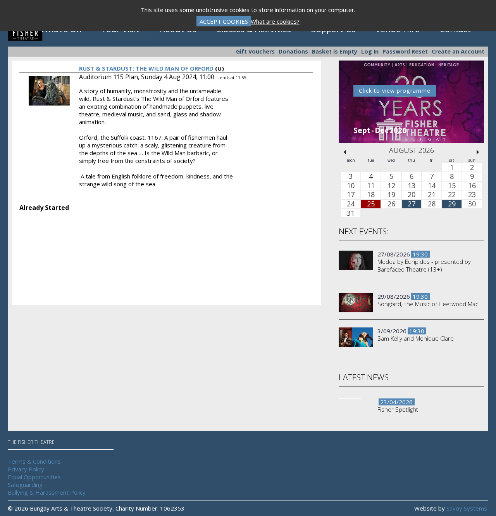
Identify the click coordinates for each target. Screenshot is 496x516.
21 (432, 195)
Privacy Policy (26, 469)
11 (371, 186)
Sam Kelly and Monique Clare (415, 338)
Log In (370, 51)
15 (452, 186)
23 (472, 195)
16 (472, 186)
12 (391, 186)
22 (452, 195)
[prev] (345, 152)
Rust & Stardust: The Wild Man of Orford (146, 68)
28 (432, 204)
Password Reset (405, 51)
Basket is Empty (334, 51)
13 (411, 186)
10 (351, 186)
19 (391, 195)
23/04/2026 (396, 402)
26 (391, 204)
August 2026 (411, 150)
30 (472, 204)
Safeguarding (25, 484)
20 (411, 195)
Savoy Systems (466, 508)
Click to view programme (395, 90)
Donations (293, 51)
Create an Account (458, 51)
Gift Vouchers (255, 51)
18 (371, 195)
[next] (478, 152)
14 (432, 186)
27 (411, 204)
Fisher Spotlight (397, 409)
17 (351, 195)
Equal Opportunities (34, 477)
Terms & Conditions (34, 461)
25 (371, 204)
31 (351, 213)
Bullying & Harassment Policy (47, 492)
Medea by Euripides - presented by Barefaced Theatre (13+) (424, 265)
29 (452, 204)
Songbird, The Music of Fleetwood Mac (427, 304)
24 (351, 204)
